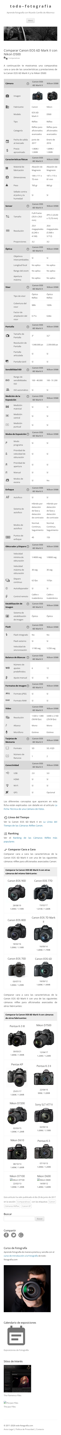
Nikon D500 (52, 83)
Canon (52, 1201)
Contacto (40, 1429)
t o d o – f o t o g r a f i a (30, 6)
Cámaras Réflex (12, 1206)
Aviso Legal (9, 1429)
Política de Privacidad (25, 1429)
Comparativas (23, 1201)
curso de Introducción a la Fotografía (21, 1255)
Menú (30, 20)
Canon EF (26, 1206)
